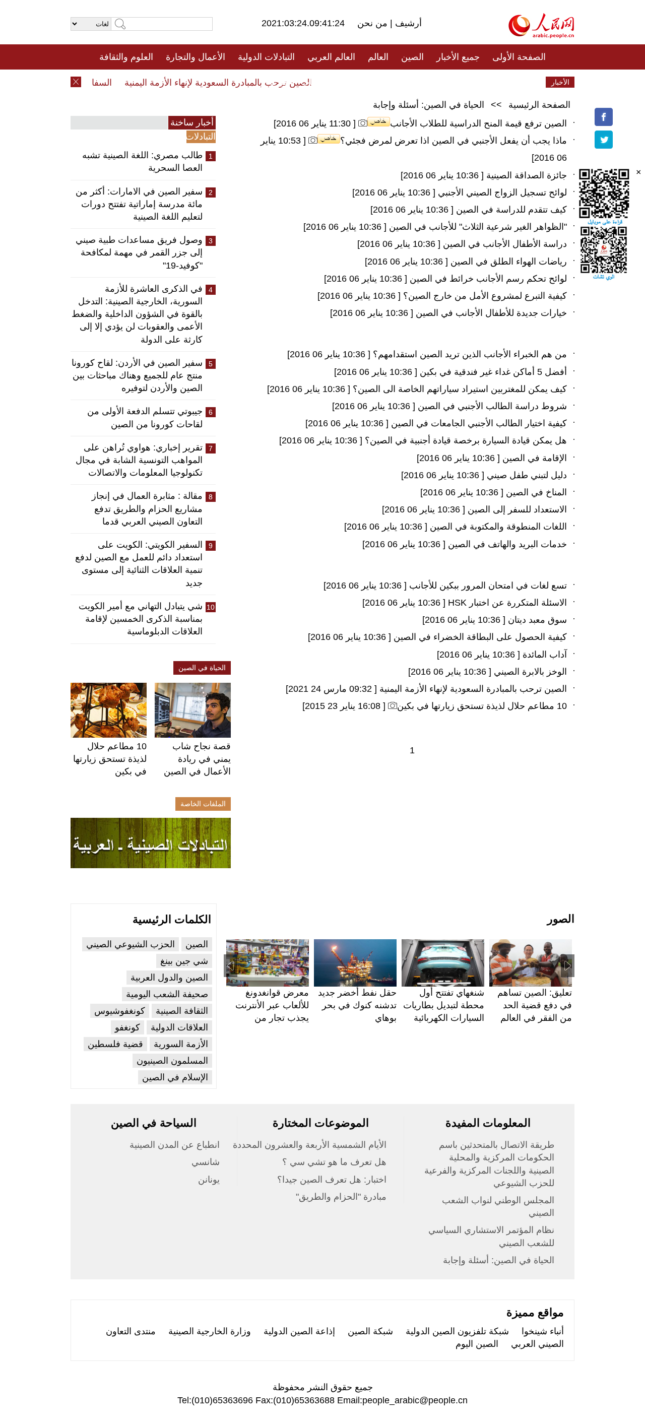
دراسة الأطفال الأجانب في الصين (505, 244)
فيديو (279, 82)
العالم (378, 57)
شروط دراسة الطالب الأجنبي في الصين (492, 406)
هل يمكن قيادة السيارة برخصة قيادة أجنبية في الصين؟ (466, 440)
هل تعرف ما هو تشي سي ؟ (334, 1162)
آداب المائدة (545, 655)
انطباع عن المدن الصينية (175, 1145)
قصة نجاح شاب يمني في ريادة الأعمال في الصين (197, 758)
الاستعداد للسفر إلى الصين (517, 509)
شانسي (205, 1162)
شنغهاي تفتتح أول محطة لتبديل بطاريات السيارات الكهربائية (443, 1005)
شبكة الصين (370, 1331)
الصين (412, 57)
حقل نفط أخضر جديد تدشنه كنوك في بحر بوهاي (357, 1005)
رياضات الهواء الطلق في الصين (508, 261)
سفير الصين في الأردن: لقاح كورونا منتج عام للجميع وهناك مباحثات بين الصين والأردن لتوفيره (137, 375)
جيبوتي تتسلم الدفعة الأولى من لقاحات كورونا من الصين (145, 417)
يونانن (209, 1180)
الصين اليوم (477, 1344)
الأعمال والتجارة (195, 57)
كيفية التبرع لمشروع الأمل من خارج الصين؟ (485, 296)
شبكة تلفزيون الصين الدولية (457, 1331)
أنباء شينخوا (543, 1331)
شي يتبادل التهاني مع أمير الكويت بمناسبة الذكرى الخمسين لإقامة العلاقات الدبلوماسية (141, 618)
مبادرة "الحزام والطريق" (341, 1197)
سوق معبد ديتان (537, 620)
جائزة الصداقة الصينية (526, 175)
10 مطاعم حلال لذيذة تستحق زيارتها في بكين (110, 758)
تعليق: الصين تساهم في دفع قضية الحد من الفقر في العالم (534, 1005)
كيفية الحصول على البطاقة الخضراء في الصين (480, 637)
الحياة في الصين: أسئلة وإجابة (428, 105)
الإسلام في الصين (175, 1077)
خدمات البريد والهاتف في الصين (507, 544)
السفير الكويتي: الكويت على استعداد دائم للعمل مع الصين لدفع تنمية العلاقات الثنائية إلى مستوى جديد (139, 564)
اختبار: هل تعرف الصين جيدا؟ (331, 1180)
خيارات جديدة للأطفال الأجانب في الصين (491, 313)
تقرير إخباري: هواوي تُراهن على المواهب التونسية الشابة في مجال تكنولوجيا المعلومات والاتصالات (139, 460)
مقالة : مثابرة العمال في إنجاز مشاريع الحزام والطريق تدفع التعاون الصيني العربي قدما (147, 508)
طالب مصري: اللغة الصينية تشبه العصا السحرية (142, 161)
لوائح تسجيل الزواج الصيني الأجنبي (502, 192)
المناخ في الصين (536, 492)
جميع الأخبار (458, 57)
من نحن (373, 23)
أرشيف (407, 23)
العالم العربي (331, 57)
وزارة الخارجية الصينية (209, 1331)
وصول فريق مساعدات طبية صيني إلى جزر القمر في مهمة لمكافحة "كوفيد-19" (139, 252)
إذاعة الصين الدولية (299, 1331)
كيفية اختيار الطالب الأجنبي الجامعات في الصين (479, 423)
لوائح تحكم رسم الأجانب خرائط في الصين (488, 279)
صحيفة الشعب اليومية (167, 994)
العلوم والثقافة (126, 57)
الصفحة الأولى (519, 57)
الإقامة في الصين (534, 458)
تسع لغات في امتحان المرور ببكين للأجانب (488, 585)
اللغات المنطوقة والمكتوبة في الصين (498, 527)
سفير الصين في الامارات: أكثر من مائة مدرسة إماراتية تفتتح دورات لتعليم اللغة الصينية (139, 204)
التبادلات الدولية (266, 57)
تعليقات (315, 82)
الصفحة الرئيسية (539, 105)
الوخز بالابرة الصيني (530, 672)
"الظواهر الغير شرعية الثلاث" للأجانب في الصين (478, 227)
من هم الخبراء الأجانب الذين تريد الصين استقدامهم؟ (470, 354)
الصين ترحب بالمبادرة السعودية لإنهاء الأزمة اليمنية (230, 83)
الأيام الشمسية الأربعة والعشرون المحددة (309, 1145)
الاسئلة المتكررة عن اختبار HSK (506, 603)
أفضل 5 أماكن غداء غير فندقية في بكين (493, 372)
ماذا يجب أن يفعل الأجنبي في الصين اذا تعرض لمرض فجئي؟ (453, 141)
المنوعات (358, 82)
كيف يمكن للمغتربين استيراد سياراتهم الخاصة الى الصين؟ (460, 389)
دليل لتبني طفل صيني (527, 475)
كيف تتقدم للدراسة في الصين (511, 210)
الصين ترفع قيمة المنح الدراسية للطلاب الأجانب (478, 123)
